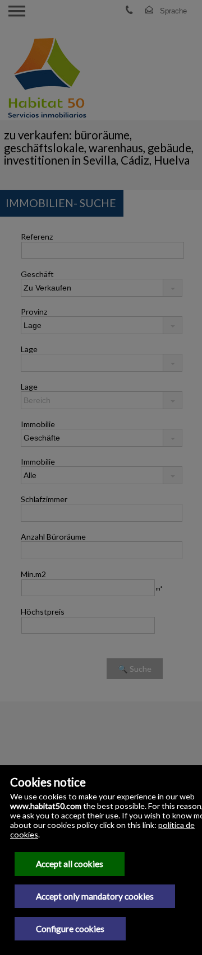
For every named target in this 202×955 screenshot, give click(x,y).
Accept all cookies (69, 864)
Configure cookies (70, 929)
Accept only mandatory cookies (95, 896)
